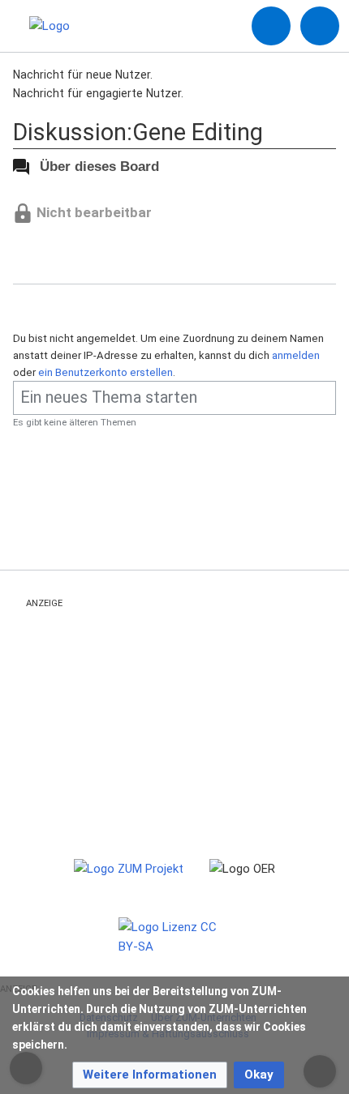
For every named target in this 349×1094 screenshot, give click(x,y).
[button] (149, 1075)
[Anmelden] (271, 25)
